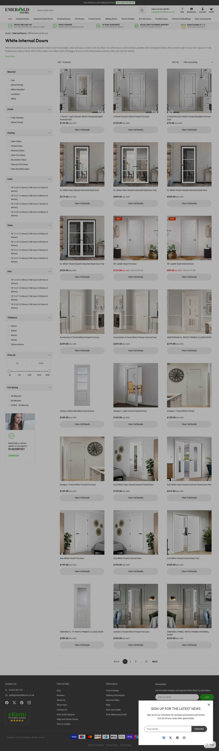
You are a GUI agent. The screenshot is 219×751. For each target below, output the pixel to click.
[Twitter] (170, 737)
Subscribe (199, 729)
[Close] (209, 704)
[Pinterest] (177, 737)
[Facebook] (164, 737)
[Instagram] (184, 737)
